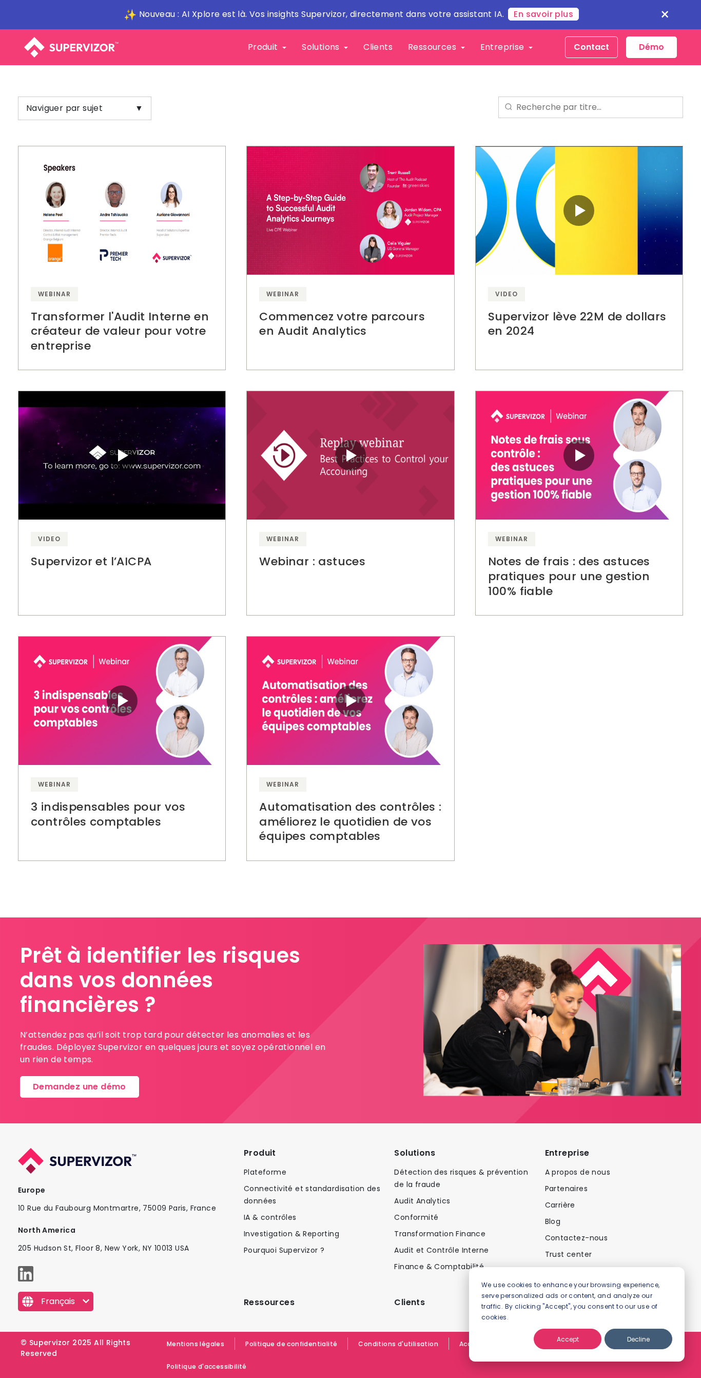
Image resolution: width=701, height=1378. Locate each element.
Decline (638, 1339)
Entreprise (503, 47)
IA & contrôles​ (270, 1217)
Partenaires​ (566, 1188)
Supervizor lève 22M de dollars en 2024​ (577, 324)
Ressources (433, 47)
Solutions (322, 47)
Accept (568, 1339)
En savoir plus (543, 14)
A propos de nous (577, 1172)
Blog (553, 1221)
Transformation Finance (439, 1234)
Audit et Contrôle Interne (441, 1250)
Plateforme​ (265, 1172)
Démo (651, 47)
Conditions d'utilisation (398, 1343)
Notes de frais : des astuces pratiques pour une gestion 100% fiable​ (569, 576)
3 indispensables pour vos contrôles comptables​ (108, 814)
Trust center (568, 1254)
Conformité (416, 1217)
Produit (264, 47)
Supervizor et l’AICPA (91, 561)
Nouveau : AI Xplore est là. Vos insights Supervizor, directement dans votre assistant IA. (321, 14)
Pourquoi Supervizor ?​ (284, 1250)
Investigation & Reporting (291, 1234)
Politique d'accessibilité (207, 1366)
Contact (591, 47)
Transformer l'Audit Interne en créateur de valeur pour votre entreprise (120, 331)
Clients (378, 47)
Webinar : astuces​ (312, 561)
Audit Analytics (422, 1201)
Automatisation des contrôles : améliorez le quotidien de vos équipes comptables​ (350, 821)
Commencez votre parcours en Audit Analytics (342, 324)
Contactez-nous (576, 1238)
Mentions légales (195, 1343)
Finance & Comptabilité (439, 1266)
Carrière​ (560, 1205)
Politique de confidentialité (291, 1343)
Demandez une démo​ (79, 1087)
